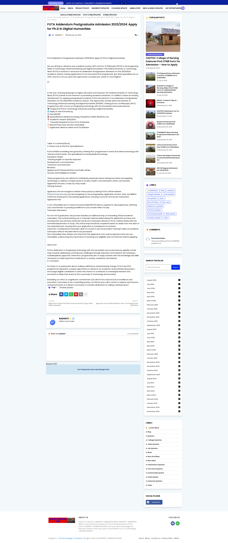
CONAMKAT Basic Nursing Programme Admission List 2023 (168, 134)
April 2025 (163, 346)
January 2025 (163, 358)
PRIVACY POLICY (82, 8)
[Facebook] (61, 294)
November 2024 (163, 366)
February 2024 (163, 399)
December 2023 (163, 407)
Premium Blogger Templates (70, 538)
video (166, 218)
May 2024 (163, 387)
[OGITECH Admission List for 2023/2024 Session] (150, 114)
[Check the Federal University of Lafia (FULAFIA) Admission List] (150, 159)
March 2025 (163, 350)
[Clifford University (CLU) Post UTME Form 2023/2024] (150, 148)
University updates (66, 288)
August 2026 (163, 280)
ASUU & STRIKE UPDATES (70, 15)
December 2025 (163, 313)
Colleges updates (153, 194)
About (147, 538)
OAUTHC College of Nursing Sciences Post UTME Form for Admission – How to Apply (163, 61)
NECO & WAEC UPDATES (153, 8)
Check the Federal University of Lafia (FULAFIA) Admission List (168, 158)
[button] (121, 3)
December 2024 (163, 362)
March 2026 (163, 301)
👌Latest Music (152, 190)
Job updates (151, 198)
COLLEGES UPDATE (119, 8)
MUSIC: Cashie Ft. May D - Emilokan (167, 101)
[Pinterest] (76, 294)
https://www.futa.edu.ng (59, 194)
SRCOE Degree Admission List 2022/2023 (167, 169)
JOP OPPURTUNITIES (173, 8)
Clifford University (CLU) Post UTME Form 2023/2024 (168, 146)
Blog (162, 190)
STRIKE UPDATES (110, 15)
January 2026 (163, 309)
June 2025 (163, 337)
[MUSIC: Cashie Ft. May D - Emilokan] (150, 103)
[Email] (81, 294)
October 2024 (163, 370)
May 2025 (163, 342)
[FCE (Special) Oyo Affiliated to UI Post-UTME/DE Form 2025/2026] (150, 76)
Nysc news (166, 202)
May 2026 (163, 292)
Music (162, 198)
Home (62, 8)
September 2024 (163, 374)
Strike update (170, 214)
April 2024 (163, 391)
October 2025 (163, 321)
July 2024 (163, 383)
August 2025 (163, 329)
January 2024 (163, 403)
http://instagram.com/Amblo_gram (172, 503)
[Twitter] (66, 294)
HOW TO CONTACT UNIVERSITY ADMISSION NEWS (89, 3)
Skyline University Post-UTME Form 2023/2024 (166, 123)
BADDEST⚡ (65, 318)
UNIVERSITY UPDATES (100, 8)
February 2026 (163, 305)
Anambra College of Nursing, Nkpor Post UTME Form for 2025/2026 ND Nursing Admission (167, 89)
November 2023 (163, 411)
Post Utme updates (154, 210)
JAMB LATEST (135, 8)
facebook (156, 502)
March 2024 (163, 395)
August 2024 (163, 378)
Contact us (156, 538)
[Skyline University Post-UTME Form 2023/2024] (150, 125)
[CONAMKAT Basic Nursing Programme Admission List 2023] (150, 135)
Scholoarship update (155, 214)
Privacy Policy (167, 538)
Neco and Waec (153, 202)
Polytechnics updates (155, 206)
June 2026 (163, 288)
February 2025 (163, 354)
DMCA (70, 8)
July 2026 (163, 284)
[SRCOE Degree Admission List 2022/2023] (150, 171)
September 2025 (163, 325)
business (171, 190)
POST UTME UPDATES (92, 15)
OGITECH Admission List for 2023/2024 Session (168, 112)
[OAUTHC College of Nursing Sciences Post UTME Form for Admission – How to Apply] (163, 36)
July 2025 (163, 333)
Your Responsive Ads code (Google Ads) (93, 369)
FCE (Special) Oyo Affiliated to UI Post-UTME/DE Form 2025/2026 (168, 75)
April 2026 (163, 296)
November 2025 (163, 317)
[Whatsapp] (71, 294)
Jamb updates (168, 194)
